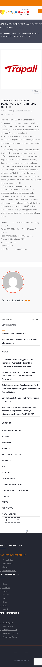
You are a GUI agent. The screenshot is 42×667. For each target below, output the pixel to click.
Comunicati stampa (9, 637)
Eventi (4, 598)
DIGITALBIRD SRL (9, 514)
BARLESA (6, 448)
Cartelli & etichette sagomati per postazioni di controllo (20, 400)
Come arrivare (7, 626)
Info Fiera (5, 595)
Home (4, 584)
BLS (3, 466)
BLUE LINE (6, 472)
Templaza (25, 660)
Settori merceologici (10, 633)
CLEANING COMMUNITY (12, 484)
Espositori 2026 (7, 114)
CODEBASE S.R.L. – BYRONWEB (15, 490)
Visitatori (5, 591)
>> (18, 520)
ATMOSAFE (6, 442)
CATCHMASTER (8, 478)
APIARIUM (6, 437)
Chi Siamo (6, 588)
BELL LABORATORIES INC (12, 454)
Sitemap (5, 567)
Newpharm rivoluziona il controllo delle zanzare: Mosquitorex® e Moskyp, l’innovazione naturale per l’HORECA (19, 410)
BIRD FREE (6, 460)
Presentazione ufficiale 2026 (14, 334)
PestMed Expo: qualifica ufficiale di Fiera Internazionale (19, 341)
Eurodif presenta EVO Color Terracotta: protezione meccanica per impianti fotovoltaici (18, 375)
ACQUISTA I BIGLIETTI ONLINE (13, 555)
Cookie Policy (7, 560)
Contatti (5, 609)
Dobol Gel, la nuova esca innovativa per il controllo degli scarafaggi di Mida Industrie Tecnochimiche (21, 388)
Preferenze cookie (9, 571)
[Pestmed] (16, 15)
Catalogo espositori (9, 630)
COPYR (5, 502)
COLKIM (5, 496)
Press (4, 606)
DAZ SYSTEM (7, 508)
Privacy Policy (7, 563)
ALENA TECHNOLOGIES (11, 431)
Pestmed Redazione (21, 111)
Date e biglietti (7, 623)
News (4, 602)
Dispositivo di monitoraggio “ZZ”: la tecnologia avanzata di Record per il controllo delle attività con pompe (17, 362)
